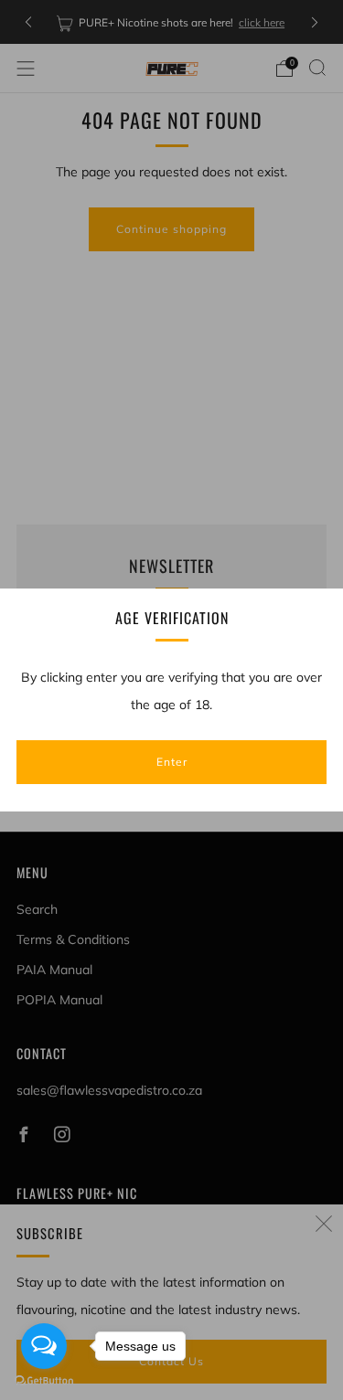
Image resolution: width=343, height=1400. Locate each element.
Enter (172, 762)
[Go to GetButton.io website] (44, 1381)
